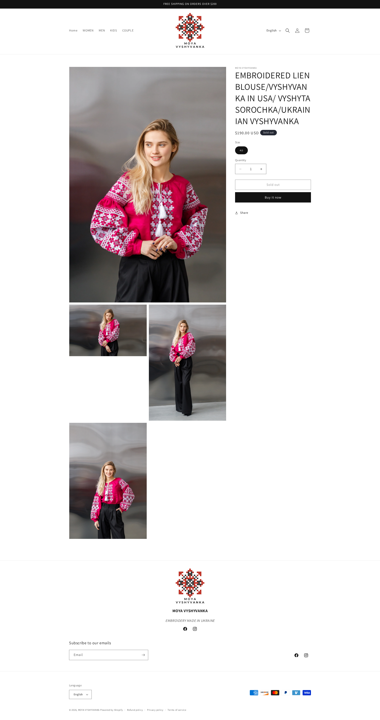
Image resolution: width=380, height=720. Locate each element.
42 (244, 151)
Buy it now (273, 197)
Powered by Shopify (111, 709)
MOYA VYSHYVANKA (89, 709)
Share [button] (244, 213)
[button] (287, 30)
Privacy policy (155, 709)
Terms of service (177, 709)
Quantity (240, 160)
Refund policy (135, 709)
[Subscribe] (143, 655)
